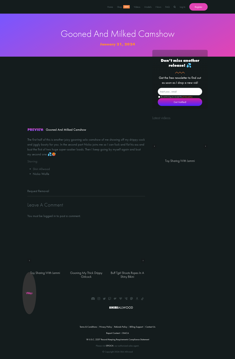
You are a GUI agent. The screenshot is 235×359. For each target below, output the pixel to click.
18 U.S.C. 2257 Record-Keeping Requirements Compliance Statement (117, 339)
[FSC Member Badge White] (111, 314)
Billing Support (136, 326)
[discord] (93, 298)
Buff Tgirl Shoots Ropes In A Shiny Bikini (127, 275)
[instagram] (99, 298)
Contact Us (150, 326)
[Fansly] (120, 298)
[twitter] (104, 298)
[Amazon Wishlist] (137, 298)
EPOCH (109, 345)
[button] (175, 6)
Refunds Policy (120, 326)
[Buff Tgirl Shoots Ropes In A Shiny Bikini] (127, 255)
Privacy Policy (105, 326)
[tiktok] (142, 298)
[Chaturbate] (126, 298)
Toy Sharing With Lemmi (45, 273)
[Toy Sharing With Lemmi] (45, 255)
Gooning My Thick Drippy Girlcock (86, 275)
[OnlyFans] (115, 298)
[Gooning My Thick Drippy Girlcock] (86, 255)
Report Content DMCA (117, 332)
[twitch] (109, 298)
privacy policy (187, 96)
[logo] (37, 2)
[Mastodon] (131, 298)
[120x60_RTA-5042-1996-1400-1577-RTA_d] (123, 316)
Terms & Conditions (88, 326)
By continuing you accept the (176, 96)
